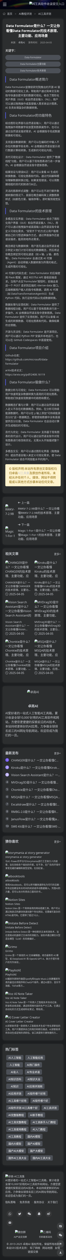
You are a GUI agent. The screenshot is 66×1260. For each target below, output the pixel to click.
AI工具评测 (44, 13)
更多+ (57, 554)
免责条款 (25, 1202)
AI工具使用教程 (17, 1129)
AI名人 (15, 1072)
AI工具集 (23, 473)
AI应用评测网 (34, 1086)
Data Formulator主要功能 (33, 64)
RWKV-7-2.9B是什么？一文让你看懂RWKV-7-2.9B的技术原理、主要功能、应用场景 (39, 513)
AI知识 (15, 1086)
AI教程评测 (25, 13)
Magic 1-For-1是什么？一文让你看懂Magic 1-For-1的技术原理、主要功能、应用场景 (39, 535)
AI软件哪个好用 (36, 1093)
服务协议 (39, 1202)
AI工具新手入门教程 (44, 1122)
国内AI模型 (33, 1136)
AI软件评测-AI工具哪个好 (23, 1108)
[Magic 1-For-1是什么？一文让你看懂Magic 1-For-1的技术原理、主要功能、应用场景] (10, 531)
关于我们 (52, 1202)
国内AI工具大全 (42, 1158)
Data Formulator (33, 57)
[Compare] (60, 1226)
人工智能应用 (35, 1057)
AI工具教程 (14, 1136)
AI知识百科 (14, 1079)
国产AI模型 (33, 1143)
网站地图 (47, 1248)
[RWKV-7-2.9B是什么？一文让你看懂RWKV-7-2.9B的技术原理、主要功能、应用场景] (10, 509)
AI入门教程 (39, 1129)
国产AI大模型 (16, 1151)
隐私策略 (10, 1202)
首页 (9, 13)
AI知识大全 (33, 1079)
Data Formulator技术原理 (33, 70)
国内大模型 (14, 1143)
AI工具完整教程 (17, 1122)
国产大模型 (36, 1151)
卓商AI (21, 42)
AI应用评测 (14, 1093)
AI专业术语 (33, 1072)
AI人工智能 (14, 1057)
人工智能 (15, 1065)
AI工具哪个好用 (17, 1100)
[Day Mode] (60, 1244)
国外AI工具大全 (17, 1158)
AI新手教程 (36, 1115)
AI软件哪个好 (40, 1100)
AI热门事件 (33, 1065)
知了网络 (35, 1248)
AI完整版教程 (16, 1115)
